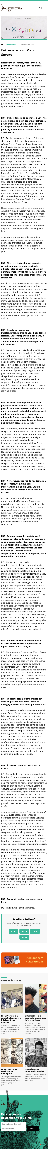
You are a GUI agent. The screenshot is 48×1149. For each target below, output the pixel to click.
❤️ (42, 1144)
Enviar (33, 1128)
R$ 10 (13, 931)
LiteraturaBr (10, 44)
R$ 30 (35, 931)
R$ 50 (24, 937)
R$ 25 (24, 931)
